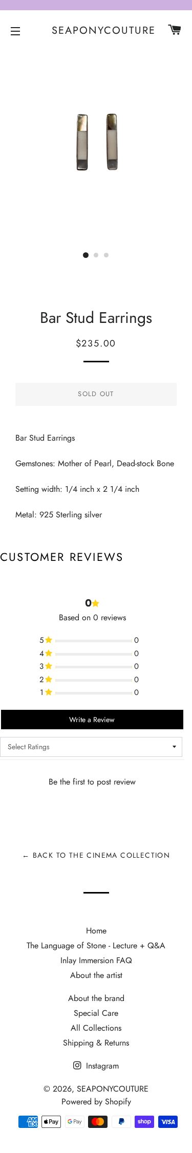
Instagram (101, 1066)
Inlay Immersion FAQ (96, 960)
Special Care (96, 1013)
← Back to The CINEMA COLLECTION (96, 855)
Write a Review (92, 719)
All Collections (96, 1028)
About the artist (96, 975)
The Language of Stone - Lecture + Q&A (96, 945)
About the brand (96, 998)
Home (96, 931)
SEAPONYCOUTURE (96, 31)
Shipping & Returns (96, 1043)
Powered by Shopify (96, 1101)
